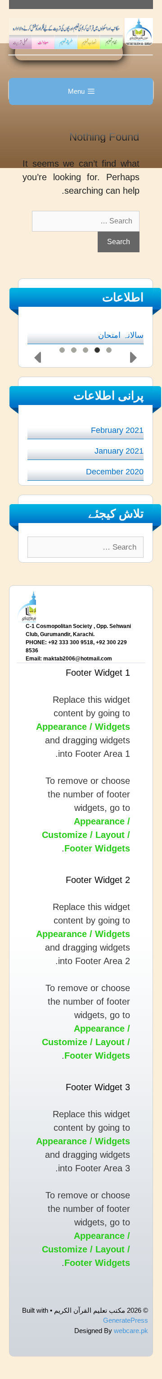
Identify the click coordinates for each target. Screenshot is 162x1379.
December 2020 (115, 471)
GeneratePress (125, 1320)
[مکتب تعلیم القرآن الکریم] (139, 31)
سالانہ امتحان (121, 335)
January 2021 (119, 450)
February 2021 (117, 430)
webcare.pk (131, 1330)
